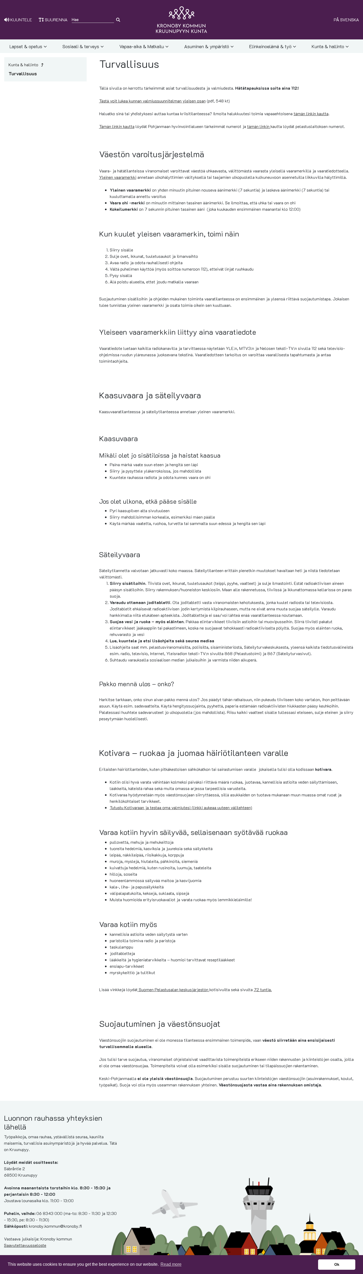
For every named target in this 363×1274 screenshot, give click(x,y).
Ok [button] (336, 1264)
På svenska (346, 19)
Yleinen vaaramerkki (117, 177)
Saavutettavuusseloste (25, 1245)
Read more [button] (171, 1264)
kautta (264, 126)
